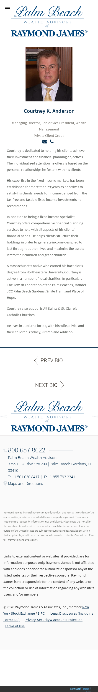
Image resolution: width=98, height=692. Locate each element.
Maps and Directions (25, 483)
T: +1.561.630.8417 (23, 476)
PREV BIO (52, 360)
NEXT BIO (46, 385)
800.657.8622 (26, 449)
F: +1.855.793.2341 (59, 476)
